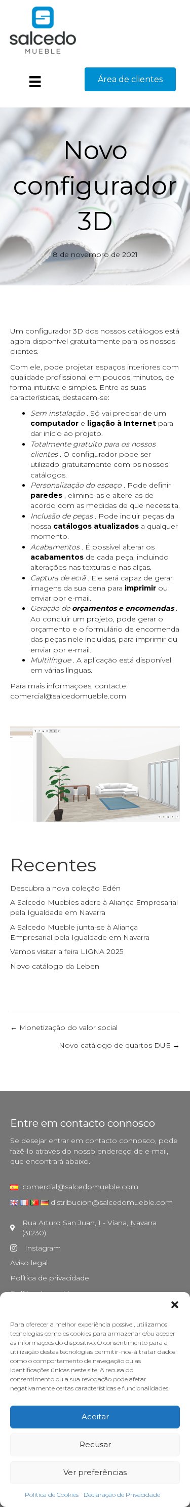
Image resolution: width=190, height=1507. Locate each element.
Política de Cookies (52, 1494)
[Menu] (35, 81)
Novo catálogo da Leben (54, 966)
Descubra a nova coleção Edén (65, 888)
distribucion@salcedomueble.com (112, 1202)
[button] (175, 1305)
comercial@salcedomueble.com (68, 696)
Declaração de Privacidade (122, 1494)
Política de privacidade (49, 1277)
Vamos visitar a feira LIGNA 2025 (66, 951)
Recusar (95, 1444)
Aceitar (95, 1416)
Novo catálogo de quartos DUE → (119, 1045)
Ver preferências (95, 1472)
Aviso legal (29, 1262)
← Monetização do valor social (64, 1027)
